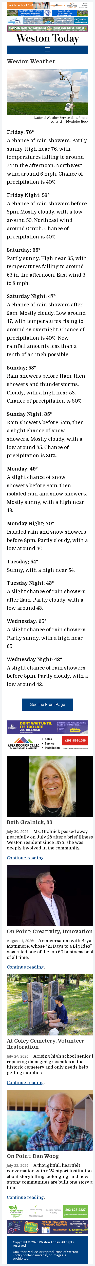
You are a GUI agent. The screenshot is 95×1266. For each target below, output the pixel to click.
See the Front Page (47, 704)
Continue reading (25, 858)
